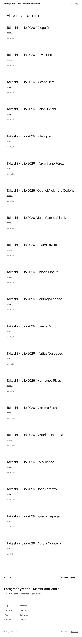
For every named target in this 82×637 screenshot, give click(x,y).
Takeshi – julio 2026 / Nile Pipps (29, 136)
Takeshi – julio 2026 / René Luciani (31, 109)
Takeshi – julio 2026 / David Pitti (29, 54)
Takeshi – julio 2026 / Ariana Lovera (32, 244)
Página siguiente (69, 577)
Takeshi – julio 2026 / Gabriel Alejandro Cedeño (41, 190)
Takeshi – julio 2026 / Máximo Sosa (32, 407)
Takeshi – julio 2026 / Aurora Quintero (34, 543)
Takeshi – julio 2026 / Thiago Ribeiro (33, 272)
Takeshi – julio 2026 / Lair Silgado (30, 462)
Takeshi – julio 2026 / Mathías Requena (35, 434)
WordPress (74, 632)
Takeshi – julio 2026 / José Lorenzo (32, 489)
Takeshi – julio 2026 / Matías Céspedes (35, 353)
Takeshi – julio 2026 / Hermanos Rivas (34, 380)
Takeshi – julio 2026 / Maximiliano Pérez (35, 163)
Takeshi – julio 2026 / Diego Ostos (31, 27)
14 (10, 577)
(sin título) (74, 3)
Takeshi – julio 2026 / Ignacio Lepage (33, 516)
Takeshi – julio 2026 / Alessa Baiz (30, 82)
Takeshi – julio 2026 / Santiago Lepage (34, 299)
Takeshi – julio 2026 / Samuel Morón (33, 326)
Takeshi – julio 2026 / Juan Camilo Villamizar (38, 217)
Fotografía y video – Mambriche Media (22, 3)
